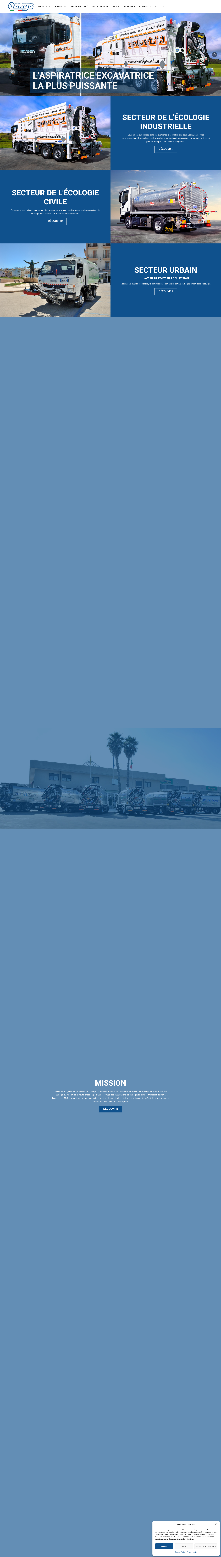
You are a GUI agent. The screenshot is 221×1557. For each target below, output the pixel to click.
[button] (216, 1524)
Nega (184, 1546)
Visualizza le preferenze (206, 1546)
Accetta (164, 1546)
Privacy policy (192, 1552)
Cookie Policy (180, 1552)
